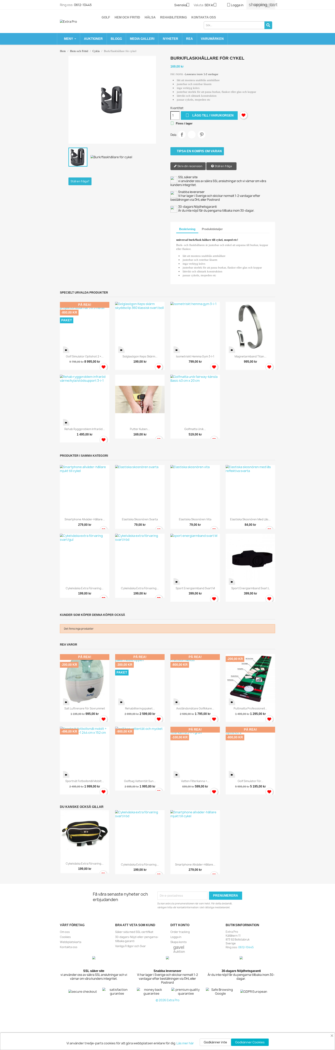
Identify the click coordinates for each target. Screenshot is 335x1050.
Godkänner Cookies (250, 1042)
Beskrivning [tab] (187, 229)
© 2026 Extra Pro (167, 1000)
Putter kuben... (140, 429)
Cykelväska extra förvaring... (85, 588)
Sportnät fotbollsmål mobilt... (84, 781)
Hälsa (150, 17)
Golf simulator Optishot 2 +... (85, 356)
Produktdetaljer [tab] (212, 229)
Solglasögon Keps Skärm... (140, 356)
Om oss (65, 932)
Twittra (192, 134)
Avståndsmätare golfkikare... (195, 708)
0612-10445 (83, 5)
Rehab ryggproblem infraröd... (84, 429)
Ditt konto (179, 925)
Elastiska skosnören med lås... (250, 519)
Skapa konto (178, 942)
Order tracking (180, 932)
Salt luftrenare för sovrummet (84, 708)
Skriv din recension (189, 166)
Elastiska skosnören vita (195, 519)
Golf (106, 17)
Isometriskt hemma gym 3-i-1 (195, 356)
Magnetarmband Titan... (250, 356)
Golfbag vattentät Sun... (140, 781)
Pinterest (201, 134)
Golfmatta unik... (195, 429)
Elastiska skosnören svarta (140, 519)
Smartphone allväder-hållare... (85, 519)
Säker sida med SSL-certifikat (134, 932)
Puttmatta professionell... (250, 708)
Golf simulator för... (250, 781)
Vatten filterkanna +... (195, 781)
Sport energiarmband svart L (250, 588)
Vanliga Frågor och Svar (130, 946)
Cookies (65, 937)
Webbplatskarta (70, 942)
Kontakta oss (203, 17)
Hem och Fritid (127, 17)
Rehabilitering (173, 17)
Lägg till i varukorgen (210, 115)
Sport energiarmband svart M (195, 588)
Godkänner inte (215, 1042)
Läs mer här (185, 1043)
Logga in (175, 937)
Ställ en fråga (223, 166)
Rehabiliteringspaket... (140, 708)
